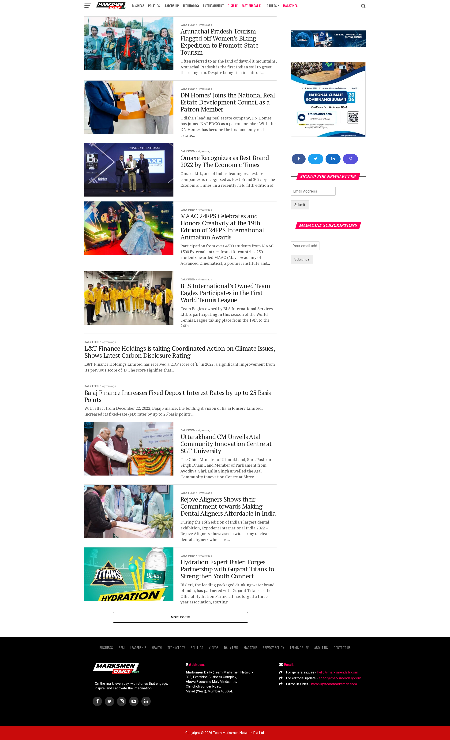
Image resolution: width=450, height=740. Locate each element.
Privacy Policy (273, 647)
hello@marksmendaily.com (337, 672)
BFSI (122, 647)
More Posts (180, 617)
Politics (154, 5)
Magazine (250, 647)
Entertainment (213, 5)
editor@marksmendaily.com (340, 678)
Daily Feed (231, 647)
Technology (191, 5)
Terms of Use (299, 647)
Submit (299, 205)
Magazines (290, 5)
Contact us (342, 647)
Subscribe (301, 259)
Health (157, 647)
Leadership (171, 5)
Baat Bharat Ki (251, 5)
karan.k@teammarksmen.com (334, 684)
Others (272, 5)
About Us (321, 647)
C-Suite (233, 5)
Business (138, 5)
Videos (213, 647)
